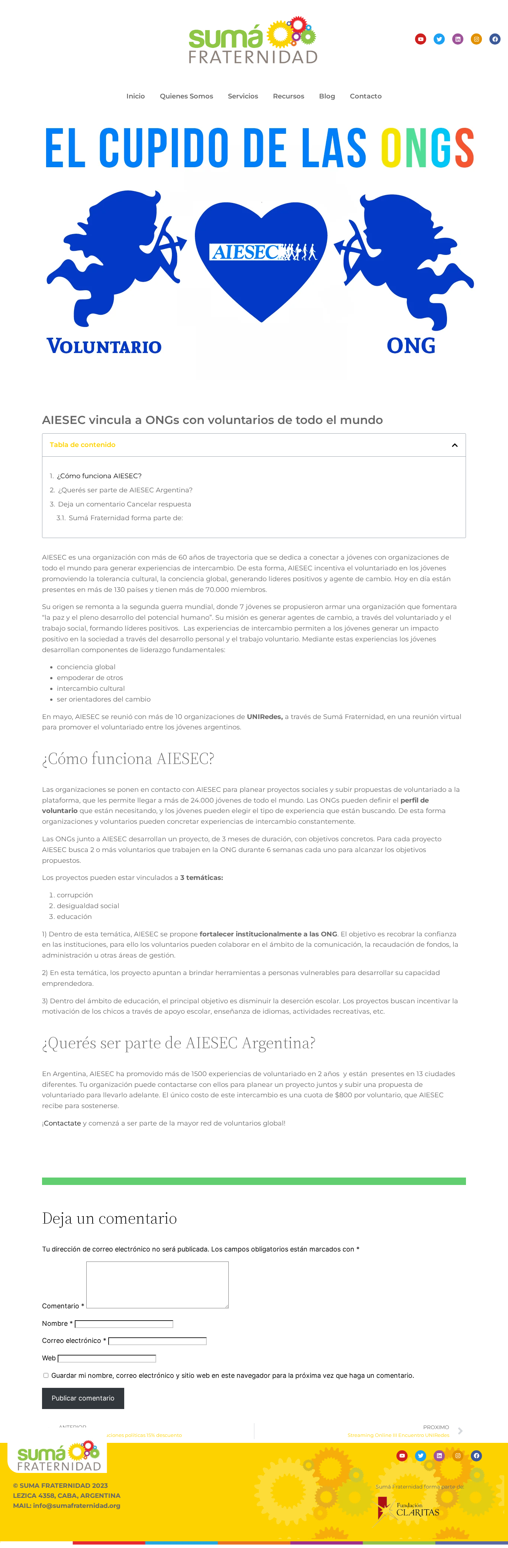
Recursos (288, 96)
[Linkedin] (457, 39)
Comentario (63, 1306)
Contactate (62, 1123)
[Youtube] (420, 39)
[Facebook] (495, 39)
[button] (454, 445)
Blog (327, 96)
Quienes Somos (186, 96)
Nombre (57, 1323)
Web (49, 1358)
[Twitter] (439, 39)
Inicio (135, 96)
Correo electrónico (74, 1340)
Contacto (366, 96)
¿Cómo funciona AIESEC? (99, 476)
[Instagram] (476, 39)
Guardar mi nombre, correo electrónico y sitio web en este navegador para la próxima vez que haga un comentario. (232, 1375)
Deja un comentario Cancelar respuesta (125, 504)
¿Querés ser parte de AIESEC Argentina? (125, 490)
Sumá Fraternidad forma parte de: (126, 518)
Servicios (243, 96)
